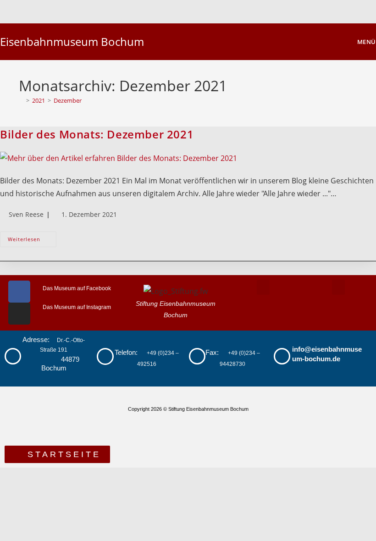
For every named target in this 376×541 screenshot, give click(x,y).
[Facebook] (19, 292)
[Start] (21, 100)
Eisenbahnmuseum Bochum (72, 41)
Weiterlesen (32, 237)
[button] (263, 287)
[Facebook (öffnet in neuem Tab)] (183, 10)
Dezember (68, 100)
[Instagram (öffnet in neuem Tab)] (194, 10)
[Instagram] (19, 314)
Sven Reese (26, 214)
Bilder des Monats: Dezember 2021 (97, 134)
